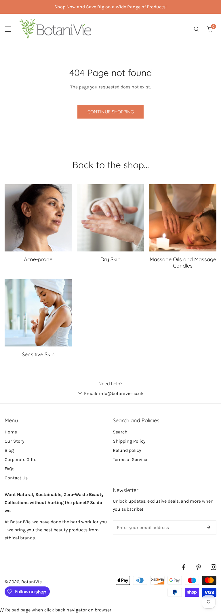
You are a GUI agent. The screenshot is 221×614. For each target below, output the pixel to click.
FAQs (9, 468)
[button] (209, 29)
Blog (9, 450)
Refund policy (127, 450)
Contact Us (16, 478)
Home (11, 432)
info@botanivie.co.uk (121, 393)
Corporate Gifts (20, 459)
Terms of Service (130, 459)
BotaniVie (31, 581)
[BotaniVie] (55, 29)
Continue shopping (110, 112)
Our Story (14, 441)
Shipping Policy (129, 441)
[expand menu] (8, 29)
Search (120, 432)
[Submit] (208, 527)
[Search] (196, 29)
